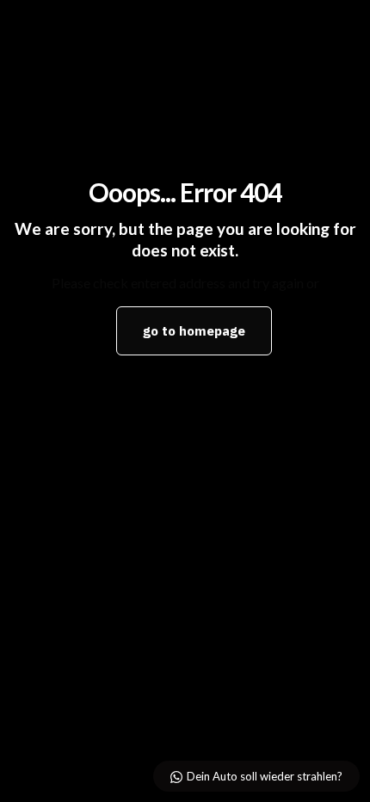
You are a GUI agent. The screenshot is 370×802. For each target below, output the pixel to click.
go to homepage (194, 331)
